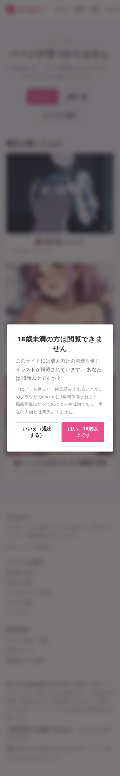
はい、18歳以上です (83, 432)
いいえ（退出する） (37, 432)
